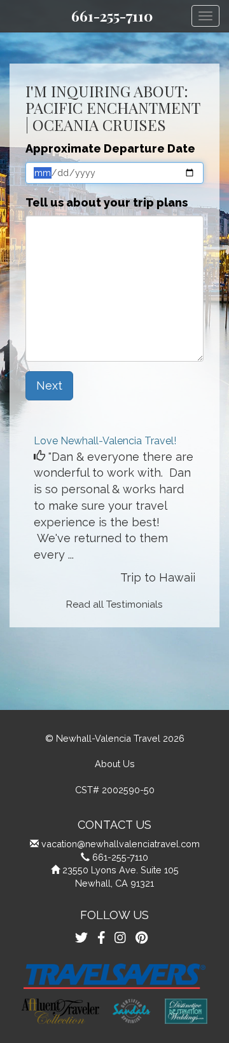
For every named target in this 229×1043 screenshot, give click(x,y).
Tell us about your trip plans (106, 202)
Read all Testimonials (114, 604)
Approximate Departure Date (110, 148)
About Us (115, 763)
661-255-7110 (112, 15)
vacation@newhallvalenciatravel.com (120, 843)
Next (49, 385)
